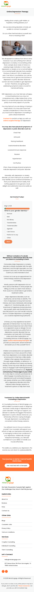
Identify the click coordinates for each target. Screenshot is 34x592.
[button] (31, 4)
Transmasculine (12, 226)
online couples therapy (11, 121)
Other (9, 238)
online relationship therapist (18, 341)
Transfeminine (11, 223)
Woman (9, 214)
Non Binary (10, 220)
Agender (10, 229)
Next (8, 241)
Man (8, 217)
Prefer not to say (12, 235)
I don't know (11, 232)
